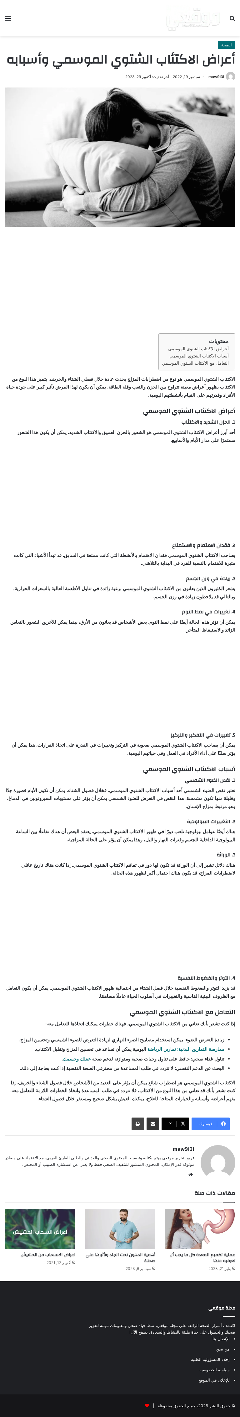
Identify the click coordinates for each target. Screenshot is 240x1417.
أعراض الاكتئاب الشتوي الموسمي (198, 348)
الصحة (226, 44)
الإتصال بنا (221, 1338)
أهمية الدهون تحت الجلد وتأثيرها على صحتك (120, 1258)
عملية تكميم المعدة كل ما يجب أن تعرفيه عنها (202, 1258)
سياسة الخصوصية (214, 1369)
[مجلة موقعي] (193, 18)
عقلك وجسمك (77, 1059)
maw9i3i (216, 76)
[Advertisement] (120, 280)
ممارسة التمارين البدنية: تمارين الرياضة (186, 1049)
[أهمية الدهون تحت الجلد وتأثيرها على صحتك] (120, 1229)
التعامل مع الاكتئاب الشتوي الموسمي (195, 363)
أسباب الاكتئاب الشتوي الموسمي (199, 355)
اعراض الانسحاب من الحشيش (48, 1255)
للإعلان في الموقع (214, 1380)
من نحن (223, 1348)
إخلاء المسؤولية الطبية (210, 1359)
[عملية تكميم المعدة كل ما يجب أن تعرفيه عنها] (200, 1229)
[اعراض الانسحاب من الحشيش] (40, 1229)
